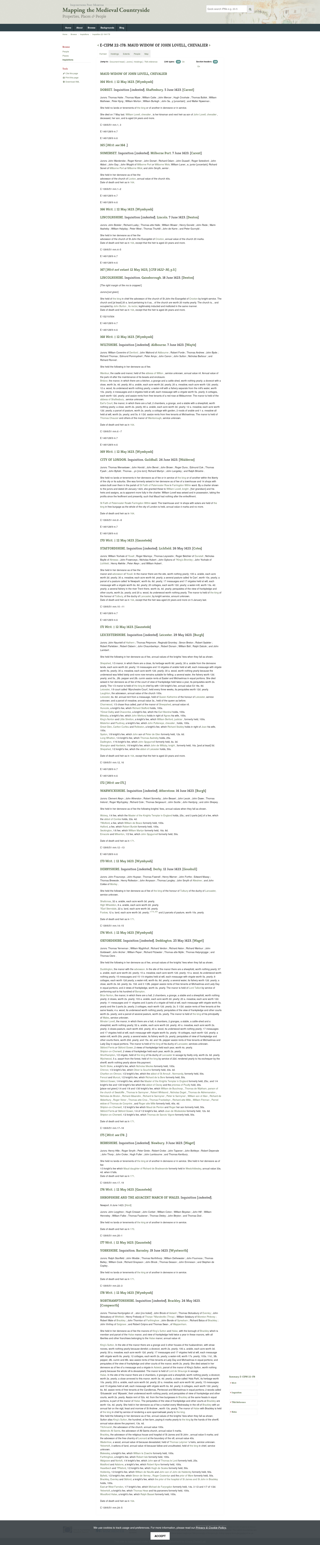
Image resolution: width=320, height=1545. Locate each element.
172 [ (109, 783)
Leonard (142, 1438)
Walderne (187, 460)
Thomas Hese (141, 1490)
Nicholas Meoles (145, 1066)
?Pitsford (121, 1468)
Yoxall (131, 556)
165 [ (110, 145)
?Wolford (105, 823)
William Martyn (136, 830)
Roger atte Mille (147, 1103)
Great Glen (106, 726)
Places (65, 55)
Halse (175, 1330)
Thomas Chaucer (109, 418)
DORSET (106, 90)
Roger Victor (120, 1099)
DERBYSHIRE (109, 869)
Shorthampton (107, 1055)
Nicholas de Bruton (110, 1096)
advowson (117, 573)
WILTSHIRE (108, 345)
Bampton (140, 991)
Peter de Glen (153, 734)
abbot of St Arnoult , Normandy (167, 1073)
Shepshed (105, 663)
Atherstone (166, 791)
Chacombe (125, 711)
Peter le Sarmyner (176, 1096)
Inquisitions (84, 34)
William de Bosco (133, 823)
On (183, 61)
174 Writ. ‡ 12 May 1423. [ (118, 933)
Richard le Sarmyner (154, 1096)
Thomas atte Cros (138, 1099)
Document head (117, 61)
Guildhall (151, 460)
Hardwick (120, 745)
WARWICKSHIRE (112, 791)
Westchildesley (193, 1168)
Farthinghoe (152, 1320)
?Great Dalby (107, 711)
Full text (103, 53)
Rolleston (139, 726)
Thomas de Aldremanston (202, 1092)
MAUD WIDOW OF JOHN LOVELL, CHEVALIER (133, 74)
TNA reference (151, 61)
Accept (160, 1536)
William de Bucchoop (172, 1088)
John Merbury (139, 715)
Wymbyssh (144, 82)
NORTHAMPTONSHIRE (117, 1301)
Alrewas (114, 559)
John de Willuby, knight (163, 745)
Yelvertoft (105, 1445)
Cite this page (71, 73)
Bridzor (104, 380)
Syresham (182, 1320)
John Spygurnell (147, 741)
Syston (103, 734)
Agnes (167, 715)
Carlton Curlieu (121, 726)
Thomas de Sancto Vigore (160, 1114)
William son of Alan (198, 1096)
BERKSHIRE (108, 1143)
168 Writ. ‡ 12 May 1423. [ (118, 337)
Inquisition (237, 1392)
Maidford (105, 1464)
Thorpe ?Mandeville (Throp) (160, 1316)
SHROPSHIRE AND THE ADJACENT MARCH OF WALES (139, 1197)
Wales (106, 1017)
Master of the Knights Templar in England (150, 815)
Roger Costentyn (161, 1475)
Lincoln (162, 217)
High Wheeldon (108, 905)
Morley (113, 884)
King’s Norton (107, 719)
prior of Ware (187, 1475)
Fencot (104, 1077)
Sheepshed (165, 704)
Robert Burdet (130, 826)
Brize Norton (106, 995)
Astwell (172, 1313)
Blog (121, 27)
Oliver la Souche (143, 1069)
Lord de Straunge (178, 1371)
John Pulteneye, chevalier (162, 723)
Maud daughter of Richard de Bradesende (146, 1168)
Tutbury (119, 596)
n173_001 (154, 911)
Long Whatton (107, 737)
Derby (157, 869)
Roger (172, 1107)
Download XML (72, 81)
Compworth (109, 1305)
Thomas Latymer (179, 1442)
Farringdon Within (181, 485)
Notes (234, 1411)
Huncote (104, 708)
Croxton (160, 239)
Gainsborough (151, 278)
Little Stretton (127, 719)
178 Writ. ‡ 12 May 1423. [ (118, 1293)
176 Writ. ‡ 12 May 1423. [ (118, 1189)
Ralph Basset (147, 1494)
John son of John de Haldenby (175, 1471)
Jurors (129, 61)
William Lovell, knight (177, 488)
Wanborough (155, 418)
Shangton (105, 745)
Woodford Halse (108, 1494)
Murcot (116, 1077)
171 (122, 783)
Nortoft (118, 1460)
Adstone (119, 1464)
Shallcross (105, 901)
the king (141, 107)
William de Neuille (145, 1471)
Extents (126, 53)
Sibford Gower (125, 1047)
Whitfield (119, 1316)
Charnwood (106, 704)
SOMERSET (108, 153)
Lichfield (165, 548)
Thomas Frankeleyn (160, 1099)
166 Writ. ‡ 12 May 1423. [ (118, 209)
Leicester (165, 635)
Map (146, 53)
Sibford (128, 1479)
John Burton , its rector (125, 306)
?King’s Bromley (184, 559)
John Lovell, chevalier (205, 114)
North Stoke (106, 1066)
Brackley (174, 1301)
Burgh (198, 635)
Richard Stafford (141, 708)
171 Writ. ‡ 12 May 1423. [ (118, 627)
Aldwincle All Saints (110, 1430)
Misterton (105, 723)
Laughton (105, 693)
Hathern (130, 642)
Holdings (138, 61)
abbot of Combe (113, 819)
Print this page (71, 77)
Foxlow (104, 912)
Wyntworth (178, 1250)
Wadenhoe (106, 1442)
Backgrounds (107, 27)
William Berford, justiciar (170, 719)
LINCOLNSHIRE (111, 217)
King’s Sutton (159, 1330)
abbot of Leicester (150, 749)
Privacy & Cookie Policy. (211, 1527)
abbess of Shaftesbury (112, 399)
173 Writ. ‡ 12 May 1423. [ (118, 861)
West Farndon (115, 1486)
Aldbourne (158, 345)
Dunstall (199, 556)
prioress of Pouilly (181, 1084)
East (102, 1486)
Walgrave (105, 1460)
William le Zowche (143, 1453)
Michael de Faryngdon (161, 1486)
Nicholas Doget (178, 1092)
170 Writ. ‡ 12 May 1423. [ (118, 540)
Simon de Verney (141, 1475)
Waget (198, 941)
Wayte (190, 345)
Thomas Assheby (149, 737)
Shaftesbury (154, 90)
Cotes (197, 548)
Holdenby (105, 1471)
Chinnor (104, 1069)
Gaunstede (143, 540)
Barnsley (142, 1250)
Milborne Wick (162, 164)
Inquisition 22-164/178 (101, 34)
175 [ (109, 1135)
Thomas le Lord (169, 1460)
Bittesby (104, 715)
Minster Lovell (107, 1021)
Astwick (158, 1367)
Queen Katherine (168, 696)
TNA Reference (239, 1402)
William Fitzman (201, 1099)
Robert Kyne (153, 1464)
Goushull (190, 869)
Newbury (157, 1143)
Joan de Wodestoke (176, 1111)
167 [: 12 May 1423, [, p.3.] (138, 270)
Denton (193, 217)
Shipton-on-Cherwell (111, 1051)
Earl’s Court (106, 403)
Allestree (197, 880)
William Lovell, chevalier (139, 114)
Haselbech (105, 1468)
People (65, 51)
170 (132, 1229)
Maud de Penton (155, 1107)
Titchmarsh (106, 1427)
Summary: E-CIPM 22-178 (242, 1376)
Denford (133, 352)
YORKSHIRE (109, 1250)
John (135, 734)
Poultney (119, 723)
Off (178, 61)
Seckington (106, 830)
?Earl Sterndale (108, 908)
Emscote (104, 834)
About (79, 27)
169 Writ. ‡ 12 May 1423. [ (118, 452)
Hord (128, 1205)
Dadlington (106, 741)
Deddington (164, 941)
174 (122, 1135)
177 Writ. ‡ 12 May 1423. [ (118, 1242)
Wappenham (179, 1324)
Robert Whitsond (159, 1092)
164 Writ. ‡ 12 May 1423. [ (118, 82)
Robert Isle (142, 1456)
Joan (204, 726)
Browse (91, 27)
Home (68, 27)
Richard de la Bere (156, 1077)
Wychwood (106, 1058)
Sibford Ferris (107, 1047)
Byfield (103, 1475)
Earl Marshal (165, 711)
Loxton (132, 178)
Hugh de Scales (160, 1468)
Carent (188, 90)
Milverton (119, 834)
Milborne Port (160, 153)
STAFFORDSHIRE (112, 548)
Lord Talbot (195, 987)
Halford (104, 826)
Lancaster (145, 596)
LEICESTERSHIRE (113, 635)
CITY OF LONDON (113, 460)
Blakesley (105, 1453)
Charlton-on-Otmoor (110, 1073)
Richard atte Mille (182, 1099)
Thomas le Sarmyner (137, 1092)
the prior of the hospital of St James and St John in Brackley (186, 1479)
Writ (234, 1382)
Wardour (104, 373)
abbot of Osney (154, 1084)
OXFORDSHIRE (111, 941)
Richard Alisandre (132, 1096)
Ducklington (106, 969)
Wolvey (104, 815)
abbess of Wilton (155, 373)
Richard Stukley (176, 726)
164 (122, 145)
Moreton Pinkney (206, 1316)
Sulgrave (121, 1324)
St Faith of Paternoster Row (154, 485)
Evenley (206, 1313)
